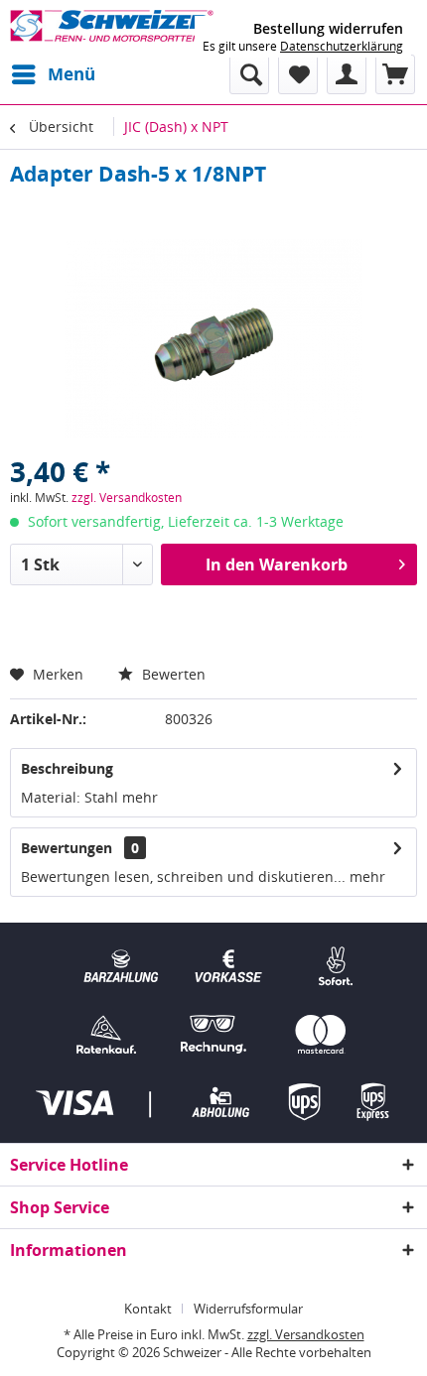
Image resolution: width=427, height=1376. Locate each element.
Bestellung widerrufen (328, 29)
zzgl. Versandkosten (126, 497)
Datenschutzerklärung (341, 46)
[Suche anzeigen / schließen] (249, 74)
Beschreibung (67, 768)
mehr (138, 797)
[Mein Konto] (346, 74)
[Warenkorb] (395, 74)
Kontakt (148, 1308)
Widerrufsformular (248, 1308)
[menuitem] (52, 74)
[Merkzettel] (298, 74)
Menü (71, 74)
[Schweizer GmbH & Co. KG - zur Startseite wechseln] (112, 27)
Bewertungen (66, 847)
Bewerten (172, 674)
